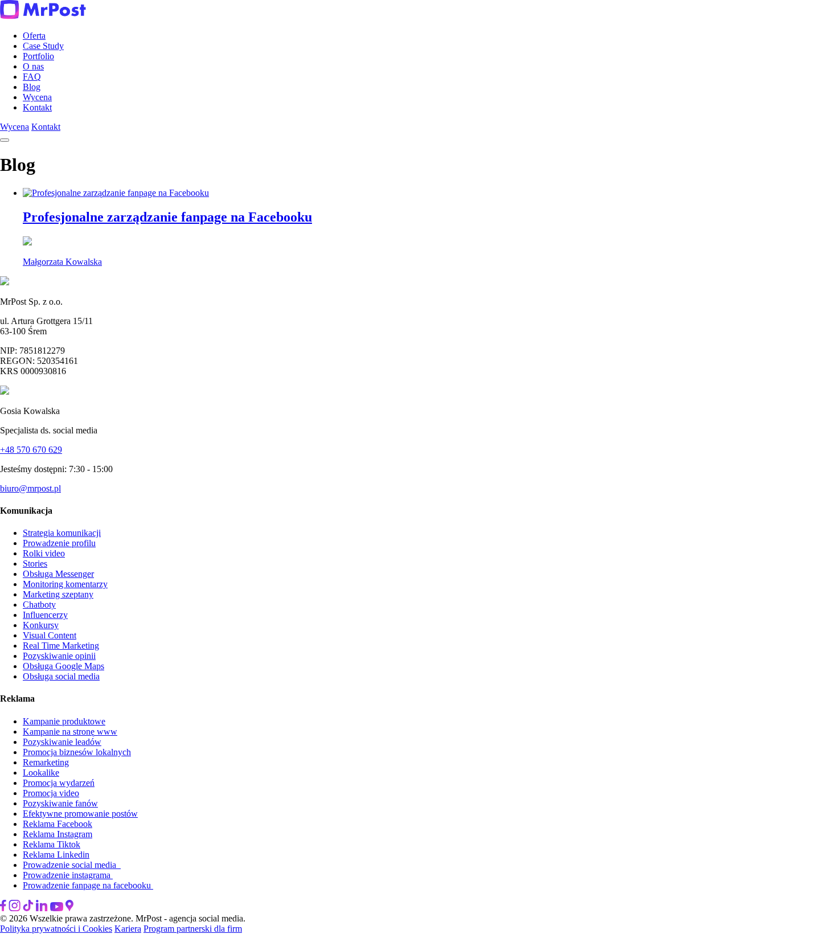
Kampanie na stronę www (70, 731)
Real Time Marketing (61, 645)
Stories (35, 563)
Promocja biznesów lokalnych (77, 752)
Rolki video (44, 553)
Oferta (34, 35)
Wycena (37, 97)
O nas (33, 66)
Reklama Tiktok (51, 844)
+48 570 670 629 (31, 449)
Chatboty (39, 604)
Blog (31, 87)
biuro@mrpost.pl (30, 488)
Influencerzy (45, 615)
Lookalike (41, 772)
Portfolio (38, 56)
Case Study (43, 46)
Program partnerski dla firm (192, 928)
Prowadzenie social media (72, 865)
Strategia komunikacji (62, 533)
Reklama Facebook (57, 824)
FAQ (32, 76)
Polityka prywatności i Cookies (56, 928)
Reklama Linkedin (56, 854)
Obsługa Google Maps (63, 666)
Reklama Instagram (57, 834)
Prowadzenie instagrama (68, 875)
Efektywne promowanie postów (80, 813)
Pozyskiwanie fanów (60, 803)
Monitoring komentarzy (65, 584)
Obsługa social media (61, 676)
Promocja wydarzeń (59, 783)
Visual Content (49, 635)
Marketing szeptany (58, 594)
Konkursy (41, 625)
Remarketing (46, 762)
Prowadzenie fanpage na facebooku (88, 885)
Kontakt (37, 107)
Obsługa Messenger (58, 574)
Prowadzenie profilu (59, 543)
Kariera (127, 928)
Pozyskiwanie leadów (62, 742)
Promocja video (51, 793)
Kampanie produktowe (64, 721)
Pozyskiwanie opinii (59, 656)
